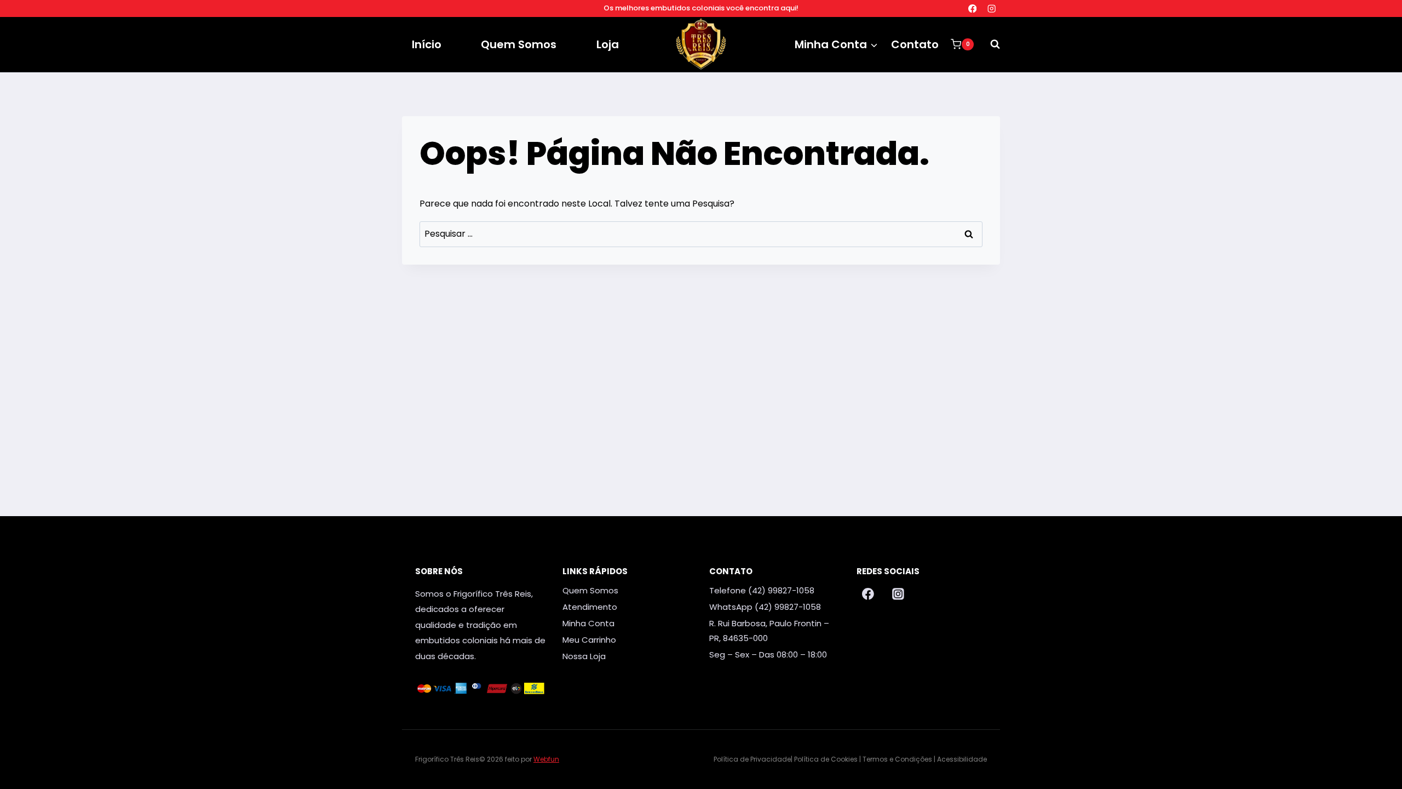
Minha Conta (588, 623)
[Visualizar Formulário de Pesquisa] (989, 44)
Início (426, 44)
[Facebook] (972, 8)
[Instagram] (991, 8)
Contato (915, 44)
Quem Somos (518, 44)
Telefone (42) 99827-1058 (761, 590)
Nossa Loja (584, 656)
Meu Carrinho (589, 639)
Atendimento (589, 607)
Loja (607, 44)
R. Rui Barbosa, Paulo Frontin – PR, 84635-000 (769, 631)
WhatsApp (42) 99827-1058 (765, 607)
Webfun (546, 759)
